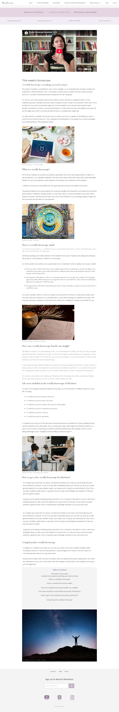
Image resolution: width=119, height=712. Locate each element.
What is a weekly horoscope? (59, 579)
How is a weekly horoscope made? (59, 583)
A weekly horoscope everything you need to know (59, 576)
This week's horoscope (59, 574)
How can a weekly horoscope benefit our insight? (59, 588)
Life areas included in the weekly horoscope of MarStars (59, 591)
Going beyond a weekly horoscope (59, 600)
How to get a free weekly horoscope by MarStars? (59, 595)
